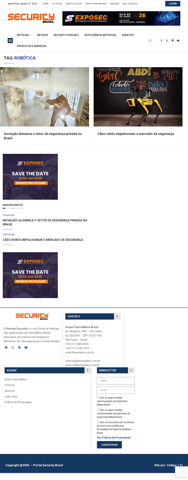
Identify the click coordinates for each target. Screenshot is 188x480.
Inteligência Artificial (100, 35)
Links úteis (11, 396)
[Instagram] (167, 40)
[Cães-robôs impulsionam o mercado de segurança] (138, 96)
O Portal (57, 4)
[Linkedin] (172, 40)
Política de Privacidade (18, 402)
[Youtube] (178, 40)
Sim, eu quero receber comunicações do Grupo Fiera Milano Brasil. (112, 401)
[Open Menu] (10, 40)
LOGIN (173, 3)
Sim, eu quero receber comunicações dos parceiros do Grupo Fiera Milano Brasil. (113, 413)
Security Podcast (66, 35)
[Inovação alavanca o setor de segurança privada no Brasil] (44, 96)
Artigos (42, 35)
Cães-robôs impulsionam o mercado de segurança (135, 134)
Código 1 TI (174, 465)
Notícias (23, 35)
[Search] (150, 40)
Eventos (128, 35)
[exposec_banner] (30, 155)
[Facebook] (161, 40)
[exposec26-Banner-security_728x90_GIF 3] (121, 13)
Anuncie (114, 4)
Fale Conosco (130, 4)
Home (45, 4)
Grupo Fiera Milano (96, 4)
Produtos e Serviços (31, 46)
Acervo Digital (74, 4)
